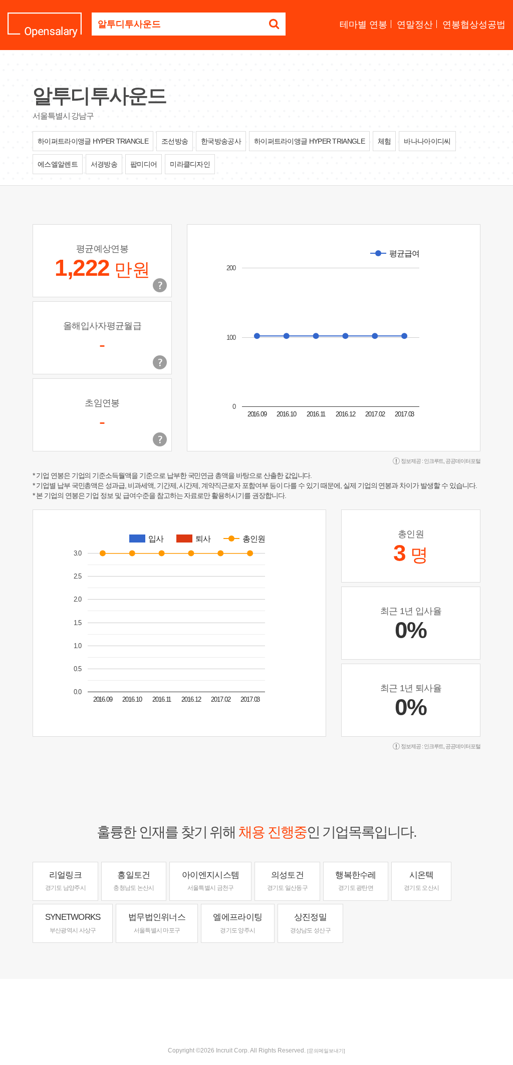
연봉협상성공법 (473, 25)
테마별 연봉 (363, 25)
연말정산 (415, 25)
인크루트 (434, 461)
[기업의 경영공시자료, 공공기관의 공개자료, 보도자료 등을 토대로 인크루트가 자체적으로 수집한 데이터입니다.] (160, 439)
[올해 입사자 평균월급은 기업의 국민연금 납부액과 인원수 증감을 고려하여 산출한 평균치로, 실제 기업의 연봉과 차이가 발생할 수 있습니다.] (160, 362)
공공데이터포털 (462, 461)
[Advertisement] (256, 1011)
